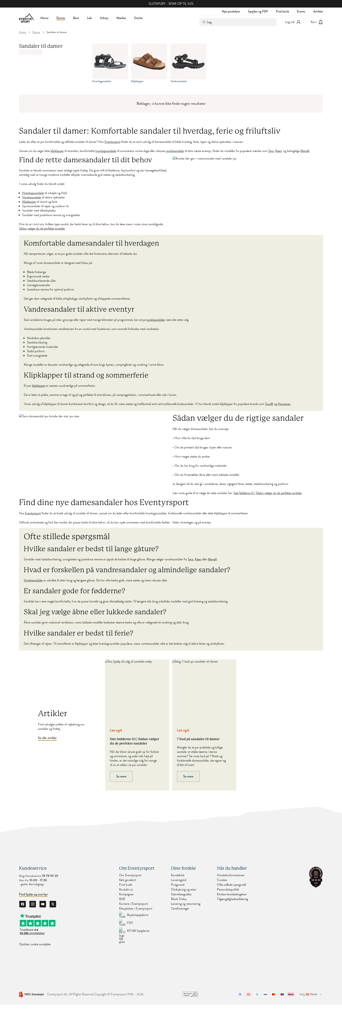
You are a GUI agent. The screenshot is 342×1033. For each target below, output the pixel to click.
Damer (60, 18)
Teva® (269, 404)
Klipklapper (29, 202)
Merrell (304, 151)
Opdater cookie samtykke (34, 944)
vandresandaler (175, 151)
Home (22, 32)
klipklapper (57, 151)
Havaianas (284, 404)
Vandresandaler (31, 197)
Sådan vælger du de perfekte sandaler (42, 228)
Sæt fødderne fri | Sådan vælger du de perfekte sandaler (268, 493)
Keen (278, 151)
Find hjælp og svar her (33, 894)
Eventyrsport (112, 142)
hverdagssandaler (105, 151)
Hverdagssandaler (33, 193)
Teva (271, 151)
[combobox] (238, 22)
